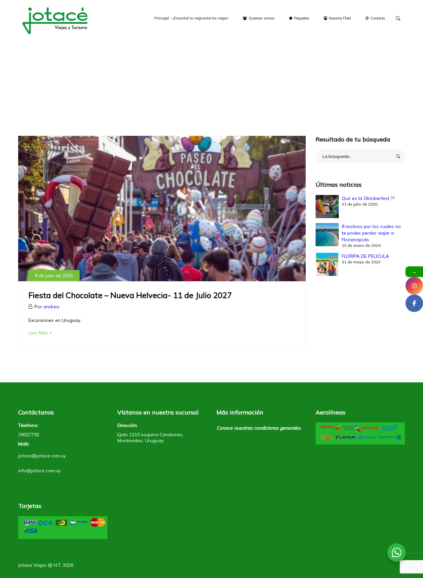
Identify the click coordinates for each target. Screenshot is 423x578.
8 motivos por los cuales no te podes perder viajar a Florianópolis (371, 233)
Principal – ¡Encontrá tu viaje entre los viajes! (191, 18)
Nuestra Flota (339, 18)
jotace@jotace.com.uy (42, 456)
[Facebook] (414, 303)
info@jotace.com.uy (39, 471)
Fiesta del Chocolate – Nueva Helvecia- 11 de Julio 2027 (130, 295)
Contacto (377, 18)
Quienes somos (261, 18)
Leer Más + (40, 333)
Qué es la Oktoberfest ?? (368, 198)
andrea (51, 307)
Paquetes (301, 18)
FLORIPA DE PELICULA (365, 256)
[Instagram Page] (414, 285)
